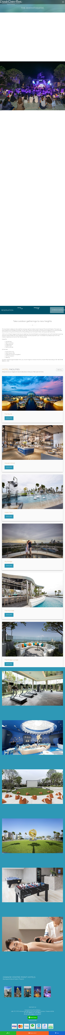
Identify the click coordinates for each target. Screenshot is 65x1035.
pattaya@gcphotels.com (34, 1014)
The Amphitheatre (11, 807)
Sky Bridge (8, 561)
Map (57, 1033)
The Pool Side (9, 610)
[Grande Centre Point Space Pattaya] (47, 991)
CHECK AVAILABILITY (58, 310)
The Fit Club (9, 709)
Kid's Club (8, 758)
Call (9, 1033)
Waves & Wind (10, 463)
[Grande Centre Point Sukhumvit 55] (37, 991)
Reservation (33, 1033)
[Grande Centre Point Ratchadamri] (17, 991)
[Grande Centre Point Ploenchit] (8, 991)
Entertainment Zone (12, 905)
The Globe (8, 856)
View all (59, 369)
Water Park (9, 512)
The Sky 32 (8, 414)
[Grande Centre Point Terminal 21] (27, 991)
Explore (9, 418)
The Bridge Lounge (11, 660)
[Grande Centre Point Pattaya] (32, 2)
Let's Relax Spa (10, 955)
